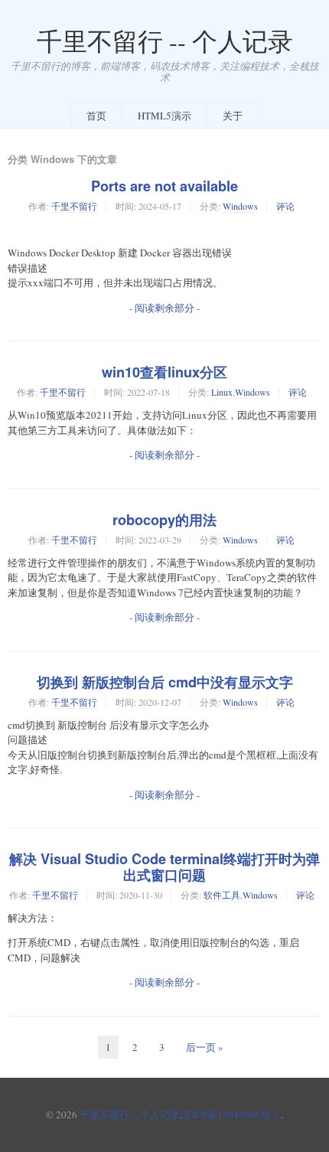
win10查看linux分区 (164, 372)
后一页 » (204, 1047)
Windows (240, 206)
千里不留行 (74, 206)
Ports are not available (164, 186)
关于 (233, 115)
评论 (285, 206)
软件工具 (222, 895)
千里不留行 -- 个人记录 (165, 40)
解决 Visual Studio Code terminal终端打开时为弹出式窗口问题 (164, 867)
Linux (222, 392)
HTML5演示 (164, 115)
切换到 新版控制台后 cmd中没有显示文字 (165, 682)
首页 (96, 115)
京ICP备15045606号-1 (230, 1114)
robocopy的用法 (164, 520)
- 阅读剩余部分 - (164, 308)
